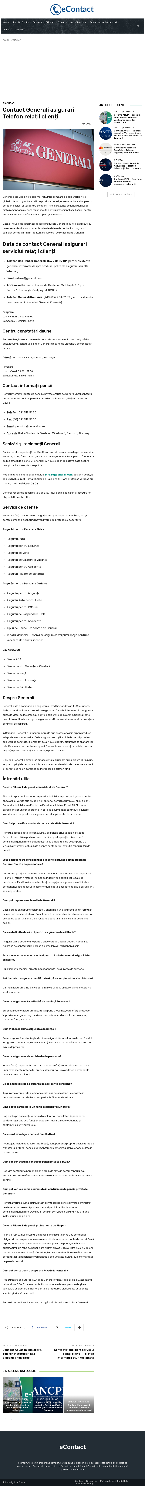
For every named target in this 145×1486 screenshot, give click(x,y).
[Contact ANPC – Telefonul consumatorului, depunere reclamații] (105, 180)
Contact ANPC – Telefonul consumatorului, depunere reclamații (128, 181)
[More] (80, 1327)
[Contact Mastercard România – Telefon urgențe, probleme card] (79, 1395)
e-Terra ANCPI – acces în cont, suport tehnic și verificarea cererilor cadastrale (18, 1407)
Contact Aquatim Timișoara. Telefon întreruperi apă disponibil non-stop (22, 1353)
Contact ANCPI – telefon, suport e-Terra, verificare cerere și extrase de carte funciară (48, 1407)
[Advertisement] (72, 70)
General (119, 160)
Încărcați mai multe (120, 194)
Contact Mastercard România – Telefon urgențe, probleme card (79, 1407)
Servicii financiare (78, 1402)
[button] (138, 26)
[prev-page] (5, 1419)
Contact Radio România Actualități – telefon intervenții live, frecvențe (127, 166)
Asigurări (16, 39)
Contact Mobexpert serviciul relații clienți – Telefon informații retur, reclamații (74, 1353)
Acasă (6, 39)
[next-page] (11, 1419)
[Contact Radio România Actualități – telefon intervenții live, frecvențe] (105, 164)
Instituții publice (17, 1399)
